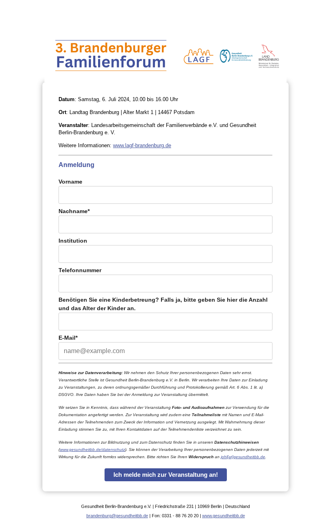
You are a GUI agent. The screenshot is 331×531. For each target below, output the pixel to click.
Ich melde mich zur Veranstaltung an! (165, 474)
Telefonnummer (80, 270)
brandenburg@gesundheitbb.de (117, 515)
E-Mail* (68, 337)
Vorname (70, 181)
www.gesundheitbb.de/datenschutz (92, 449)
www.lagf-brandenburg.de (142, 145)
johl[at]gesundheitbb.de (243, 457)
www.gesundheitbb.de (223, 515)
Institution (73, 240)
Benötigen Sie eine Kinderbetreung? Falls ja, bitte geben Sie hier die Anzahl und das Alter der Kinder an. (163, 303)
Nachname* (74, 211)
